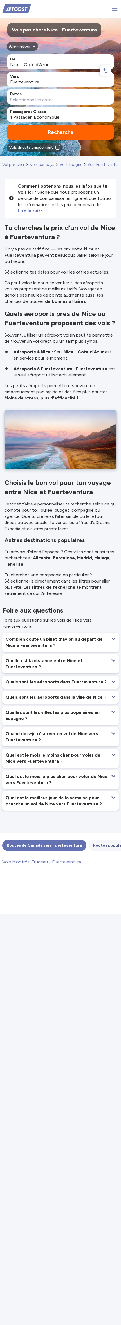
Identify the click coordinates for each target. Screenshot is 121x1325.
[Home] (16, 8)
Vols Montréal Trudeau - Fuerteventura (41, 861)
